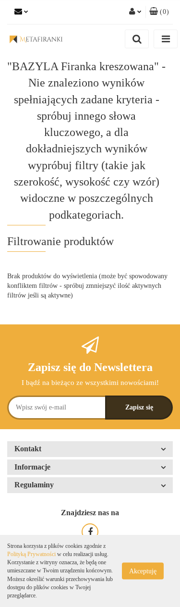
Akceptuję (142, 571)
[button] (159, 12)
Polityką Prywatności (31, 554)
